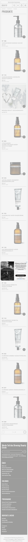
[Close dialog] (26, 262)
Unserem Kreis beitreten (20, 275)
